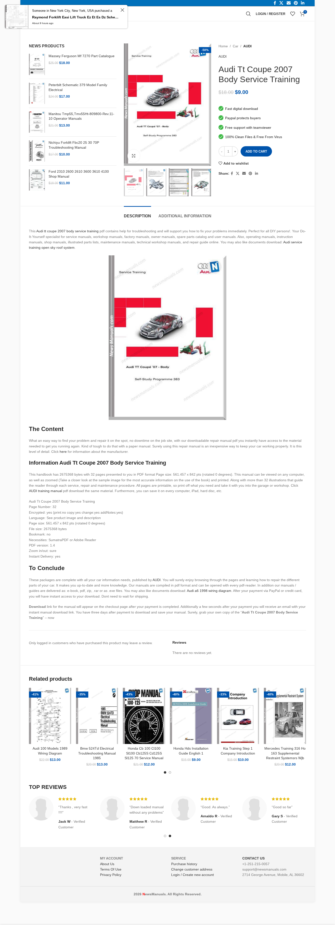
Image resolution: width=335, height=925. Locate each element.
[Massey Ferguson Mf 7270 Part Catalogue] (37, 64)
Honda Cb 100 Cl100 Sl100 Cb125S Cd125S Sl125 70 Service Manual (144, 753)
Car (235, 46)
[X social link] (237, 173)
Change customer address (191, 869)
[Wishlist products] (292, 14)
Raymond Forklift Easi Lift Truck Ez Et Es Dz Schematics (75, 17)
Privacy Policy (110, 875)
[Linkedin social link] (256, 173)
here (63, 452)
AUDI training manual (45, 491)
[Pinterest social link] (250, 173)
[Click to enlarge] (134, 156)
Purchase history (184, 864)
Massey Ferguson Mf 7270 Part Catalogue (82, 56)
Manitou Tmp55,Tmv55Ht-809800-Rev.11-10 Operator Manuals (81, 116)
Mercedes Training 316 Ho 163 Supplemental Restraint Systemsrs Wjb (285, 753)
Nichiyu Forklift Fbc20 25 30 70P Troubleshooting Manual (74, 145)
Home (223, 46)
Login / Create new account (192, 875)
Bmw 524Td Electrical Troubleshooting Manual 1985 (97, 753)
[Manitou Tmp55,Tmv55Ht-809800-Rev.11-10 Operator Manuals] (37, 122)
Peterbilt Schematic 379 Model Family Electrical (78, 87)
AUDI (247, 46)
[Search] (248, 14)
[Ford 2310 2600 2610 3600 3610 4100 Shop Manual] (37, 180)
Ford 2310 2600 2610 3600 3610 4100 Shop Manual (79, 173)
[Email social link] (244, 173)
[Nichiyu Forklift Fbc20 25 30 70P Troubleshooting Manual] (37, 151)
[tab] (137, 213)
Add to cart (256, 151)
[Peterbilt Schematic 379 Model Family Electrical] (37, 93)
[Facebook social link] (231, 173)
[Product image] (50, 716)
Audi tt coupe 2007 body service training (67, 231)
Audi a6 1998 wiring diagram (209, 591)
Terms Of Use (110, 869)
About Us (107, 864)
